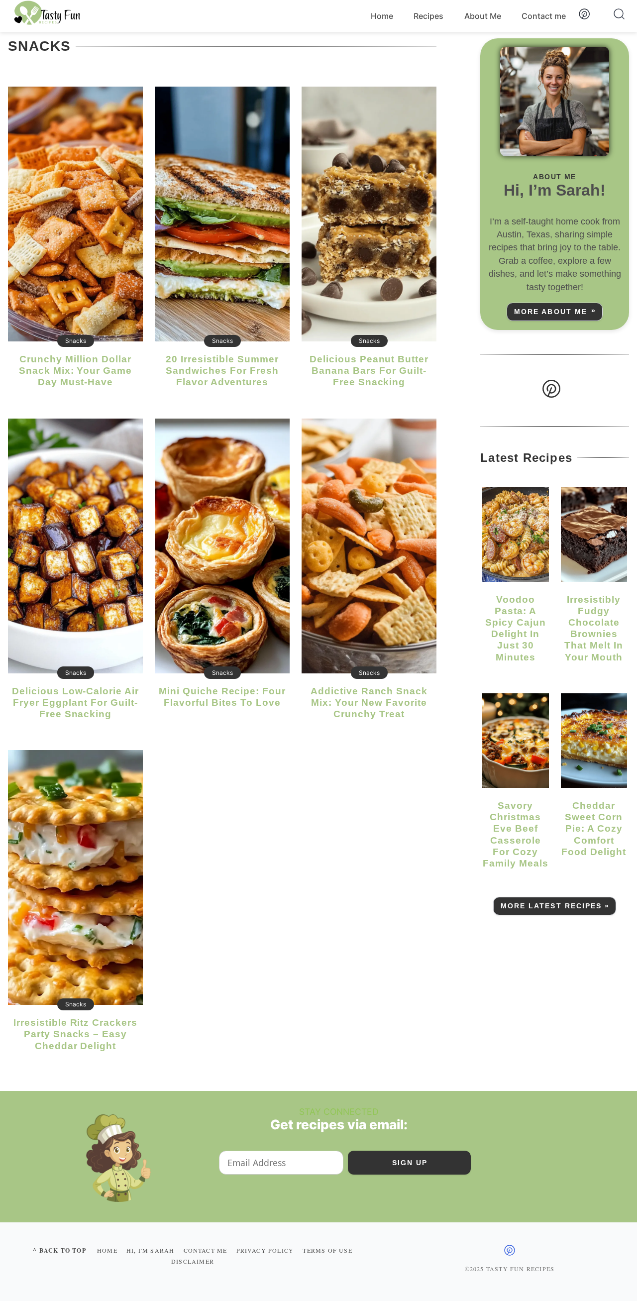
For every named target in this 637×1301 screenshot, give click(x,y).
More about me (550, 312)
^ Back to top (59, 1250)
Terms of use (327, 1250)
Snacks (75, 340)
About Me (482, 16)
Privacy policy (265, 1250)
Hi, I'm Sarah (150, 1250)
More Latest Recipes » (555, 906)
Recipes (428, 16)
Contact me (544, 16)
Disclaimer (192, 1261)
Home (382, 16)
